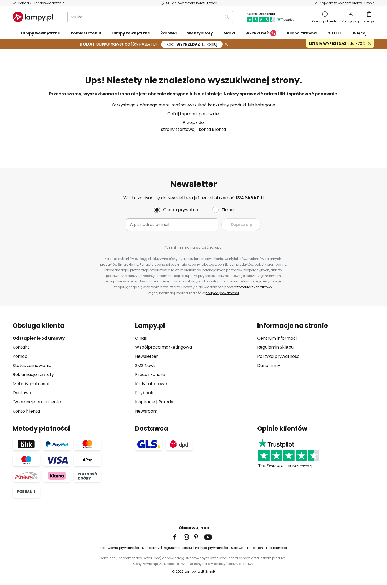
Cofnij (173, 114)
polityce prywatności (222, 293)
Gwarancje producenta (37, 402)
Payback (144, 393)
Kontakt (21, 347)
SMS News (145, 366)
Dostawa (22, 393)
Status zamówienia (32, 366)
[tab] (71, 368)
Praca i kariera (150, 374)
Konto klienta (26, 411)
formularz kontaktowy (254, 287)
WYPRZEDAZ (192, 44)
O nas (141, 338)
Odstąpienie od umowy (39, 338)
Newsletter (146, 356)
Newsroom (146, 411)
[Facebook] (178, 537)
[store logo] (33, 17)
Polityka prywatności (278, 356)
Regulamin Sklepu (275, 347)
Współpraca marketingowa (163, 347)
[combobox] (150, 17)
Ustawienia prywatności (119, 548)
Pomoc (20, 356)
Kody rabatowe (151, 384)
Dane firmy (268, 366)
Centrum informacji (277, 338)
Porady (165, 402)
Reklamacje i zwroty (33, 374)
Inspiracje (145, 402)
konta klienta (212, 129)
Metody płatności (31, 384)
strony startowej (178, 129)
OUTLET (334, 33)
